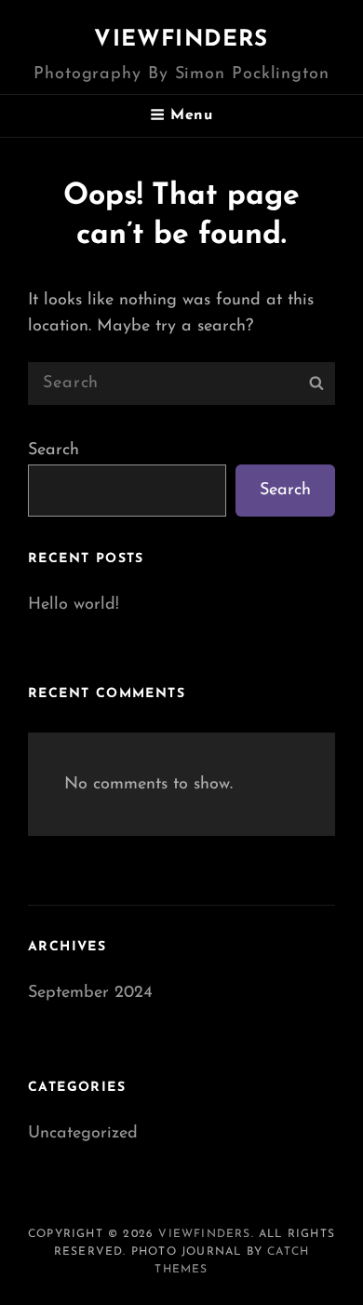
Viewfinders (181, 40)
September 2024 (90, 993)
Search (53, 450)
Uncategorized (83, 1133)
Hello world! (73, 605)
